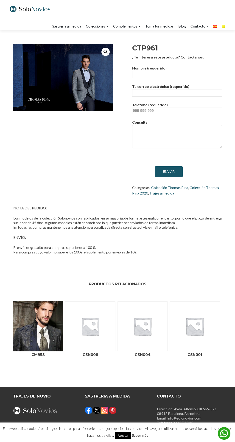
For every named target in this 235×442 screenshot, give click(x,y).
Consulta (140, 122)
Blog (182, 26)
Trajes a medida (161, 193)
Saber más (140, 435)
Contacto (197, 26)
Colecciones (95, 26)
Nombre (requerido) (149, 68)
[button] (105, 52)
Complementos (125, 26)
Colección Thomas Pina (169, 187)
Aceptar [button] (123, 435)
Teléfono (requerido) (150, 105)
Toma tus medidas (159, 26)
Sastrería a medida (66, 26)
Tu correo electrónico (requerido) (160, 86)
